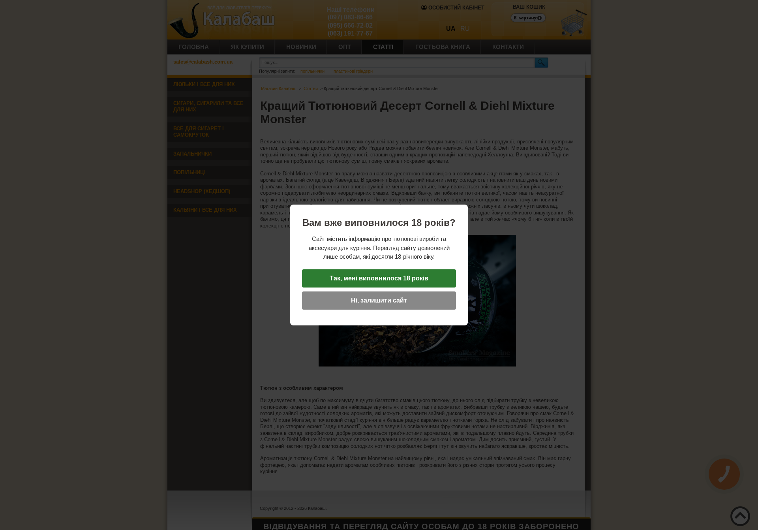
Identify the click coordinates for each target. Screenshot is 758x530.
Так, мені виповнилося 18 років (379, 278)
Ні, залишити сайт (379, 300)
